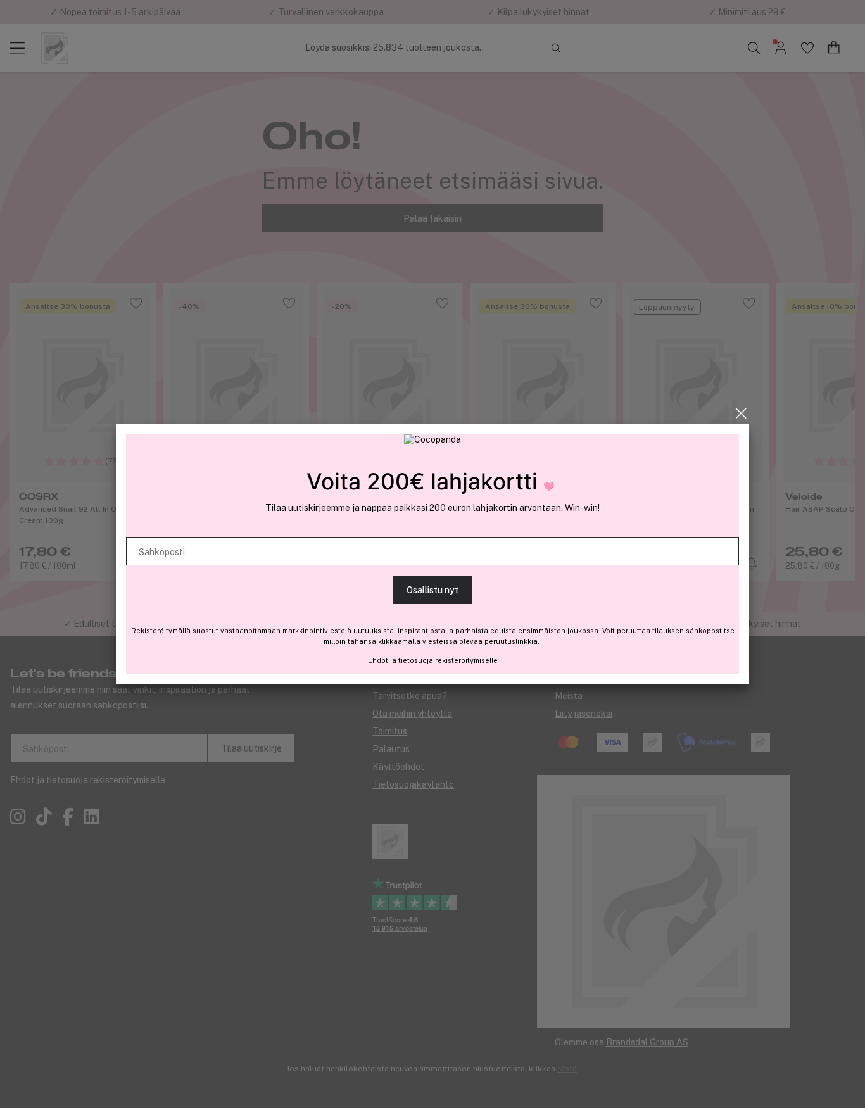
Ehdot (378, 660)
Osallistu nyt (432, 590)
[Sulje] (741, 413)
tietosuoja (415, 660)
